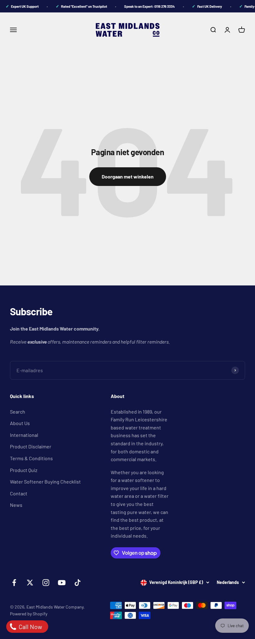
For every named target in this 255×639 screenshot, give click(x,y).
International (24, 435)
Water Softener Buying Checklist (45, 481)
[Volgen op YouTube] (62, 582)
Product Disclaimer (30, 446)
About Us (20, 423)
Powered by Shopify (28, 613)
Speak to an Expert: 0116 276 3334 (147, 6)
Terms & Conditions (31, 458)
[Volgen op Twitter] (30, 582)
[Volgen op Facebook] (14, 582)
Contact (18, 493)
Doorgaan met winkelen (128, 176)
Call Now (29, 626)
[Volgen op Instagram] (46, 582)
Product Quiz (23, 470)
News (16, 505)
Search (17, 411)
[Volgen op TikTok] (77, 582)
